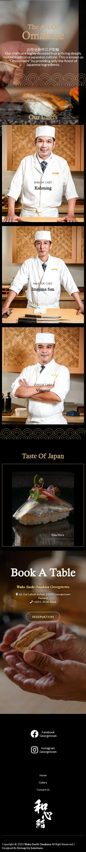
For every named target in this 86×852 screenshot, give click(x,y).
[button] (43, 616)
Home (43, 775)
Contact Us (43, 789)
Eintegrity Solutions (30, 848)
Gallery (43, 782)
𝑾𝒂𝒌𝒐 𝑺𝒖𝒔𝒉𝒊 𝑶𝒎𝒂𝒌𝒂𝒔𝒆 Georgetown (43, 587)
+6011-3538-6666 (44, 601)
